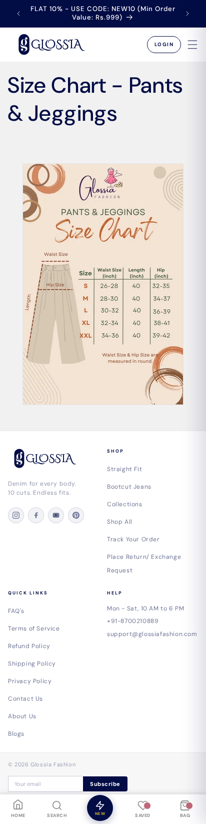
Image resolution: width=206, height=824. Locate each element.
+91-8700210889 (132, 621)
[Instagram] (16, 515)
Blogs (16, 734)
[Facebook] (36, 515)
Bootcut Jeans (129, 487)
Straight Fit (124, 469)
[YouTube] (56, 515)
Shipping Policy (32, 664)
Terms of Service (34, 629)
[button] (192, 44)
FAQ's (16, 611)
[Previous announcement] (19, 14)
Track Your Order (133, 539)
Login (164, 44)
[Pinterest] (76, 515)
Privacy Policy (30, 681)
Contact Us (25, 699)
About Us (22, 716)
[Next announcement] (187, 14)
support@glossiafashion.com (152, 634)
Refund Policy (29, 646)
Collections (124, 504)
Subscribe (105, 783)
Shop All (119, 522)
